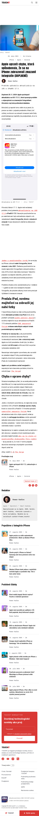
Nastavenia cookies (27, 790)
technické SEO (6, 807)
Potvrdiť (19, 738)
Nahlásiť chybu (29, 481)
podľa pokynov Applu (24, 318)
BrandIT (4, 778)
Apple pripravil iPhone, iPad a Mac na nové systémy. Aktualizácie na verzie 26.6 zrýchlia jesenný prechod (23, 692)
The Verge (15, 371)
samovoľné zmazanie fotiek (14, 411)
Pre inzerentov (6, 774)
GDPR (23, 787)
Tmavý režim (6, 765)
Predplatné (5, 781)
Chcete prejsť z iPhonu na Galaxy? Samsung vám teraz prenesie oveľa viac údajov (22, 555)
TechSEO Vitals (22, 807)
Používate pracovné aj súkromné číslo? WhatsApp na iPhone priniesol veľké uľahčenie (21, 674)
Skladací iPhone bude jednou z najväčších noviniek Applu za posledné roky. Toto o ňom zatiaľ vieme (22, 572)
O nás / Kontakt (7, 771)
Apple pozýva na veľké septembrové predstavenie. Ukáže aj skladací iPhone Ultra (22, 538)
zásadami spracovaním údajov (22, 734)
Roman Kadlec (13, 81)
